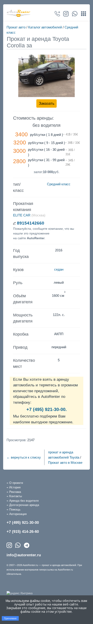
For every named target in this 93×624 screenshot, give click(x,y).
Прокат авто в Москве (65, 462)
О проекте (16, 483)
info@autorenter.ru (24, 555)
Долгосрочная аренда (24, 505)
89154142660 (30, 223)
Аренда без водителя (24, 500)
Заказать (46, 103)
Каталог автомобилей (45, 27)
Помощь (15, 509)
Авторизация (18, 514)
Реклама (15, 492)
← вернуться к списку (24, 457)
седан (58, 269)
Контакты (15, 496)
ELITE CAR (21, 215)
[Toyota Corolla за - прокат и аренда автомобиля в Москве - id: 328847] (46, 76)
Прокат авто (16, 27)
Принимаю (10, 618)
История (15, 487)
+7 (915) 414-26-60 (23, 531)
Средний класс (58, 184)
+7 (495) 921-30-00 (23, 522)
